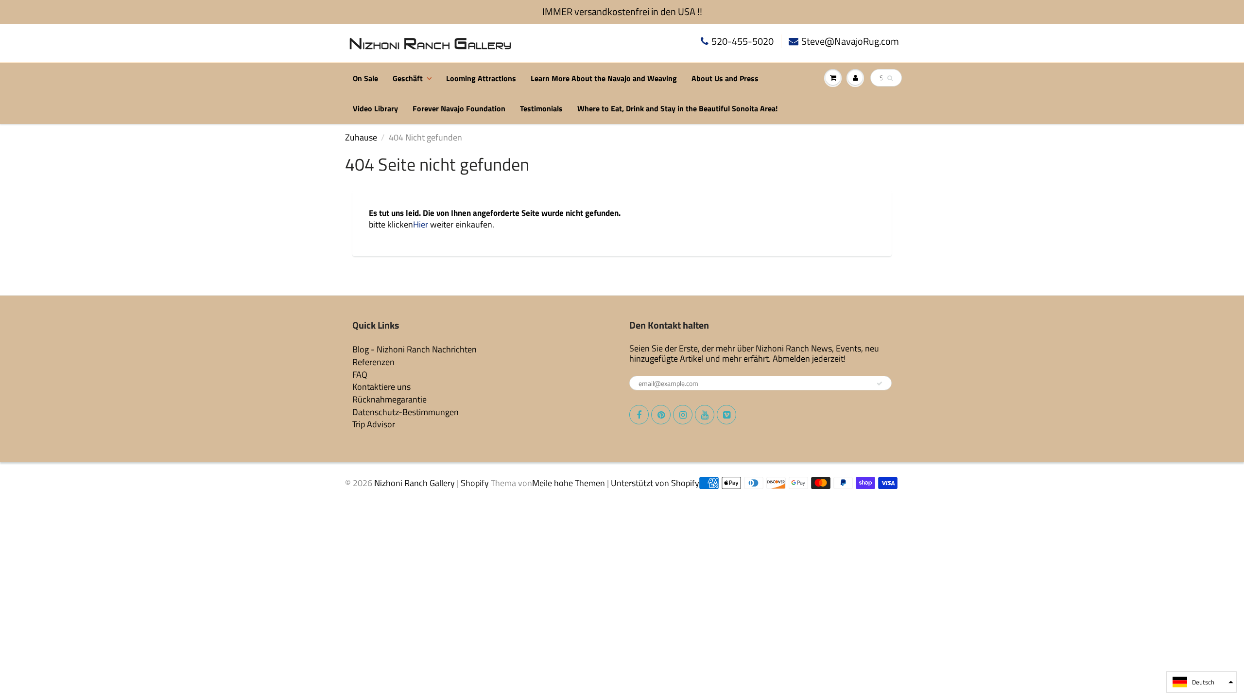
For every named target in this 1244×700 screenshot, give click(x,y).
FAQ (359, 374)
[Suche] (890, 78)
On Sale (365, 78)
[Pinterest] (661, 414)
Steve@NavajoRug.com (850, 42)
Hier (420, 224)
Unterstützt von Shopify (655, 483)
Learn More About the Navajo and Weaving (604, 78)
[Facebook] (639, 414)
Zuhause (361, 137)
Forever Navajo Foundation (459, 108)
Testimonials (541, 108)
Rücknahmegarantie (389, 399)
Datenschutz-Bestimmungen (405, 412)
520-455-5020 (742, 42)
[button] (1201, 682)
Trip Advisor (373, 424)
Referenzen (373, 361)
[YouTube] (704, 414)
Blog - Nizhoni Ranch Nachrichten (414, 349)
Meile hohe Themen (568, 483)
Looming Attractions (481, 78)
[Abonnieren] (879, 383)
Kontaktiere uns (381, 386)
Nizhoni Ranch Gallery (414, 483)
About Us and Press (725, 78)
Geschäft (408, 78)
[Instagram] (682, 414)
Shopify (475, 483)
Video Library (375, 108)
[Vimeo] (726, 414)
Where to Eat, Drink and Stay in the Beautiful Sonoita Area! (677, 108)
